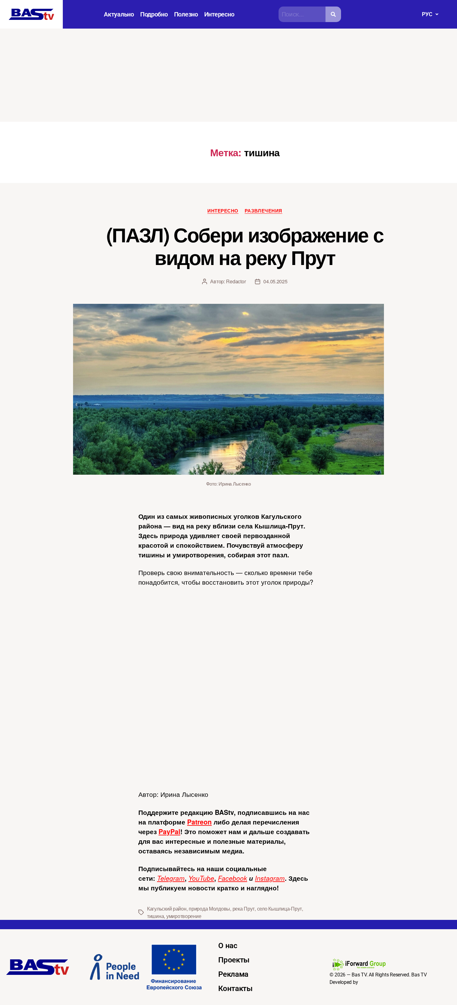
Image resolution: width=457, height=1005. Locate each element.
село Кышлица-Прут (279, 908)
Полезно (186, 14)
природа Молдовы (209, 908)
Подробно (154, 14)
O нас (228, 945)
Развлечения (263, 211)
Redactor (236, 281)
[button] (430, 14)
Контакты (235, 988)
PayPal (169, 831)
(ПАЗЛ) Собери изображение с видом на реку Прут (244, 245)
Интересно (219, 14)
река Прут (244, 908)
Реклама (233, 974)
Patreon (199, 821)
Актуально (119, 14)
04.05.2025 (275, 281)
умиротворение (183, 916)
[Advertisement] (228, 75)
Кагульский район (167, 908)
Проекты (234, 960)
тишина (155, 916)
